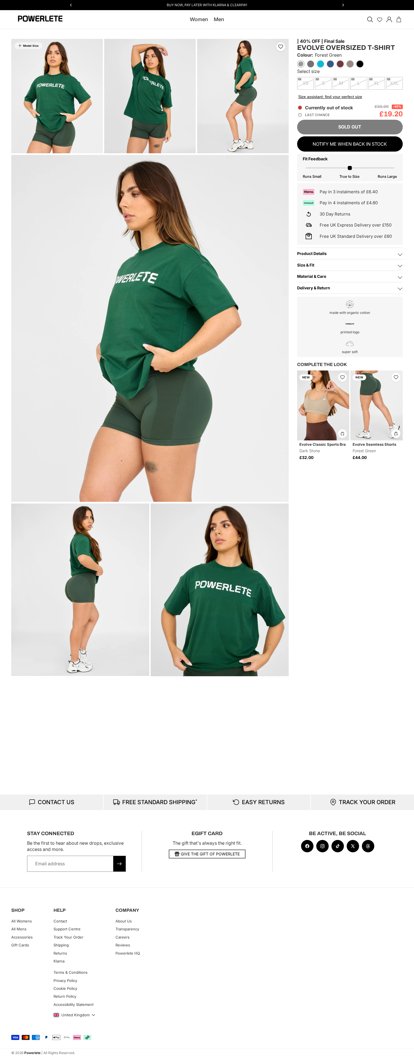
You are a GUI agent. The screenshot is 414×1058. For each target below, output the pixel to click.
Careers (122, 937)
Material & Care (311, 276)
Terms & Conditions (71, 972)
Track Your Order (68, 937)
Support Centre (67, 929)
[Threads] (368, 846)
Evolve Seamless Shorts (374, 444)
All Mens (18, 929)
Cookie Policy (65, 988)
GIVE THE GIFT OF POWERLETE (210, 853)
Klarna (59, 961)
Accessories (22, 937)
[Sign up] (119, 863)
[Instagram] (322, 846)
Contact (60, 921)
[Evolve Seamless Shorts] (376, 405)
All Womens (21, 921)
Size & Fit (305, 265)
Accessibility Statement (74, 1004)
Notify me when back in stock (350, 144)
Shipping (61, 945)
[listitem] (300, 64)
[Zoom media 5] (80, 590)
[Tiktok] (337, 846)
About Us (123, 921)
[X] (353, 846)
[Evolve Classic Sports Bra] (323, 405)
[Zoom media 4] (150, 328)
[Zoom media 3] (243, 96)
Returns (60, 953)
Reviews (122, 945)
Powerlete (32, 1053)
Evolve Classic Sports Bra (322, 444)
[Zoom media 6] (220, 590)
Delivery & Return (313, 287)
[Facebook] (307, 846)
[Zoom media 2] (150, 96)
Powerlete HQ (127, 953)
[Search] (370, 19)
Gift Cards (20, 945)
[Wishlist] (379, 19)
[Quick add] (342, 433)
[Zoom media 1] (57, 96)
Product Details (312, 253)
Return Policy (65, 996)
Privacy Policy (65, 980)
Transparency (127, 929)
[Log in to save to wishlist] (280, 46)
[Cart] (399, 19)
